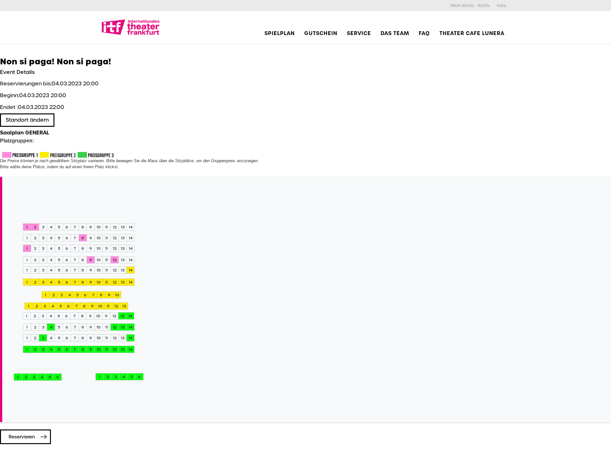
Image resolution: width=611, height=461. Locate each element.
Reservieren (22, 437)
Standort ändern (27, 120)
